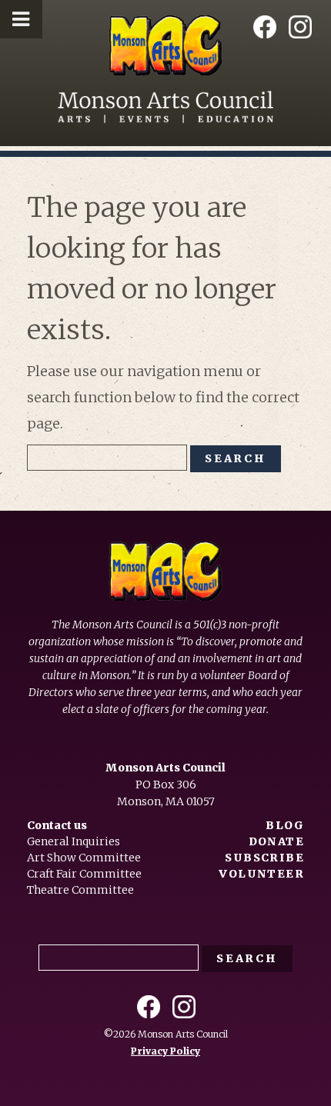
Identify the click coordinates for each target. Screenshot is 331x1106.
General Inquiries (73, 841)
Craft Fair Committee (84, 874)
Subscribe (264, 857)
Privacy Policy (165, 1051)
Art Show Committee (84, 857)
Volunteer (261, 874)
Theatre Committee (80, 890)
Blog (285, 825)
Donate (276, 841)
